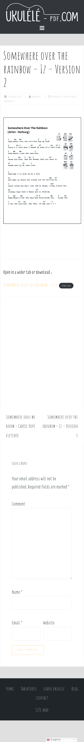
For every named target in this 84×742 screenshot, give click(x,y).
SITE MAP (42, 710)
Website (49, 622)
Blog (74, 689)
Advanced (56, 96)
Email (17, 622)
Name (17, 592)
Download (66, 285)
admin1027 (37, 96)
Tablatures (9, 101)
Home (10, 689)
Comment (18, 504)
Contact (42, 698)
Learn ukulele (54, 689)
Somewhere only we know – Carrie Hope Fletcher (20, 426)
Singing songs (70, 96)
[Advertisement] (42, 353)
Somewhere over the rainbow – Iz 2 (30, 285)
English (55, 739)
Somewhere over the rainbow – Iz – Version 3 (60, 426)
